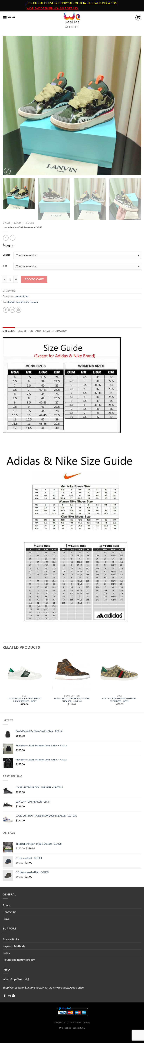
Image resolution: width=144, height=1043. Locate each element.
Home (6, 223)
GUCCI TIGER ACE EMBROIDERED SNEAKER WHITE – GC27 (24, 699)
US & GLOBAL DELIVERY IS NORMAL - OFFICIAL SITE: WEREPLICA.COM (72, 3)
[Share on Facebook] (6, 310)
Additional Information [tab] (51, 330)
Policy (6, 953)
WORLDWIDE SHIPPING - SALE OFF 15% (52, 8)
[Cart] (138, 17)
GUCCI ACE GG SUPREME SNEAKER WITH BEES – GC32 (119, 699)
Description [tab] (25, 330)
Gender (6, 255)
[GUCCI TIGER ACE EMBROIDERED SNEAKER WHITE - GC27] (24, 673)
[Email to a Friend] (12, 310)
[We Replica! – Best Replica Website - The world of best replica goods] (72, 17)
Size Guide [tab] (9, 330)
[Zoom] (7, 171)
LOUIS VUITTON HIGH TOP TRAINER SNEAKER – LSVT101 (72, 699)
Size (5, 266)
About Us (60, 1022)
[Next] (134, 106)
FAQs (6, 918)
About (6, 905)
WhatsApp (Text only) (16, 979)
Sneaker (34, 302)
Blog (87, 1022)
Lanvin (29, 223)
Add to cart (34, 279)
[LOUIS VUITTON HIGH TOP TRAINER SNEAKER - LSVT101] (72, 673)
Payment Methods (14, 946)
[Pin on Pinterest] (18, 310)
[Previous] (10, 106)
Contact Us (9, 911)
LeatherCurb (22, 302)
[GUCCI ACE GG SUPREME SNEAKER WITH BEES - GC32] (119, 673)
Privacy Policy (11, 939)
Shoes (17, 223)
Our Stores (74, 1022)
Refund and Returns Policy (19, 959)
